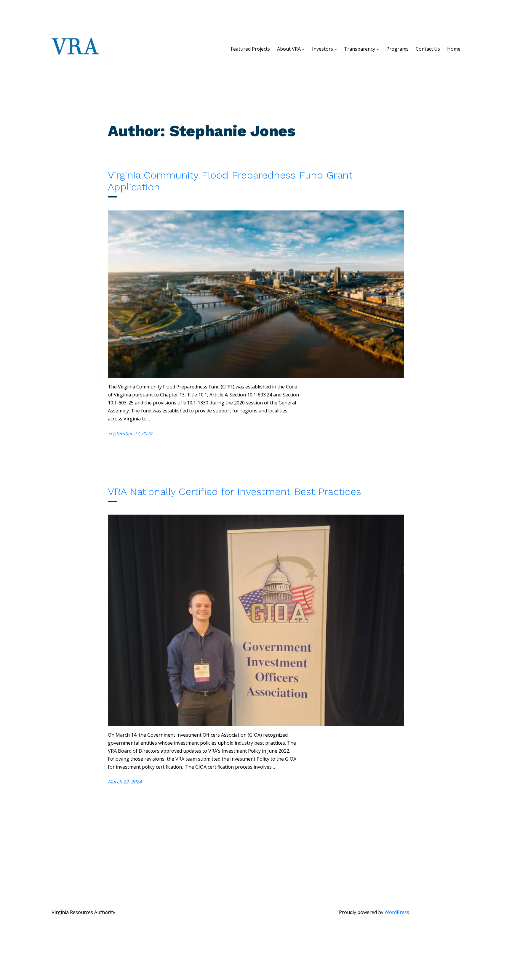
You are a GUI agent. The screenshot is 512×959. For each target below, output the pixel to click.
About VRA (289, 49)
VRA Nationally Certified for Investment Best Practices (234, 491)
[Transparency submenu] (377, 48)
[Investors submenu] (335, 48)
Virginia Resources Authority (83, 912)
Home (453, 49)
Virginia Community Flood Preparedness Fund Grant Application (230, 181)
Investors (322, 49)
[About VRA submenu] (303, 48)
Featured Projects (250, 49)
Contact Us (428, 49)
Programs (397, 49)
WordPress (397, 912)
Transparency (359, 49)
